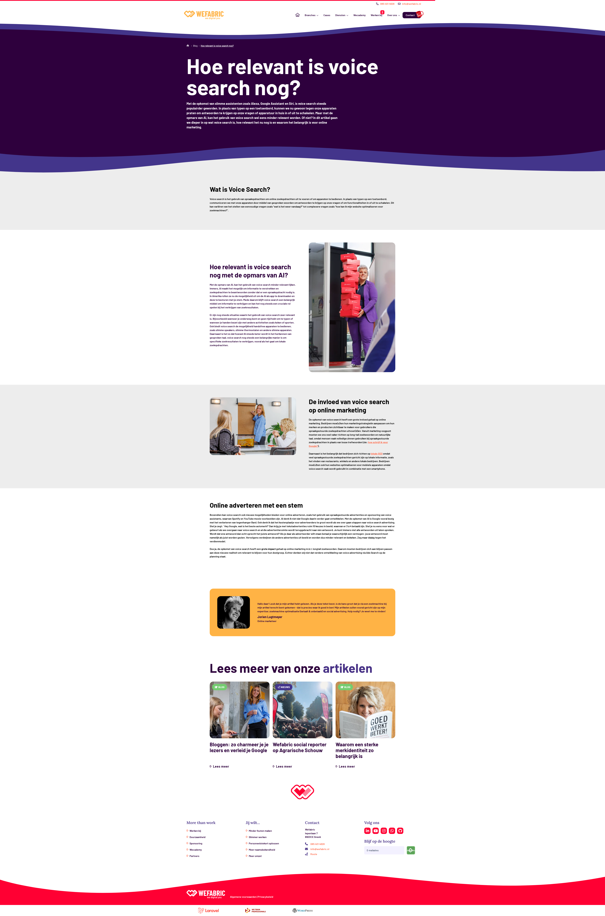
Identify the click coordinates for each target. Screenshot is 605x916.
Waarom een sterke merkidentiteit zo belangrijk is (357, 750)
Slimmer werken (258, 836)
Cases (326, 15)
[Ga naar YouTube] (375, 831)
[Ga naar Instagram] (384, 831)
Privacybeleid (265, 896)
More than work (201, 822)
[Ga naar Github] (400, 831)
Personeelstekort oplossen (264, 843)
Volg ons (371, 822)
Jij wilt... (253, 822)
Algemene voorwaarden (243, 896)
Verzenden (411, 850)
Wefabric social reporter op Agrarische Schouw (299, 747)
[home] (204, 15)
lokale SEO (377, 453)
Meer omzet (255, 855)
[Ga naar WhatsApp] (392, 831)
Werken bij (376, 15)
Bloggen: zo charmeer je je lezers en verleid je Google (239, 747)
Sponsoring (196, 843)
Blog (195, 45)
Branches (310, 15)
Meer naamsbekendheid (262, 849)
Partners (194, 855)
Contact (410, 15)
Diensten (340, 15)
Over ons (392, 15)
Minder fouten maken (260, 830)
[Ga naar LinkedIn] (367, 831)
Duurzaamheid (197, 836)
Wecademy (359, 15)
